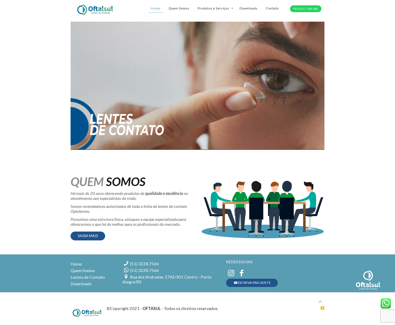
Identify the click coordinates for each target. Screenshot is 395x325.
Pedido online (305, 8)
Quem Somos (83, 270)
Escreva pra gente (254, 282)
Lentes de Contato (88, 277)
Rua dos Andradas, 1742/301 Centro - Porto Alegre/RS (167, 279)
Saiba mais (88, 235)
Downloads (81, 283)
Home (76, 263)
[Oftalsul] (95, 8)
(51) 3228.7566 (144, 263)
